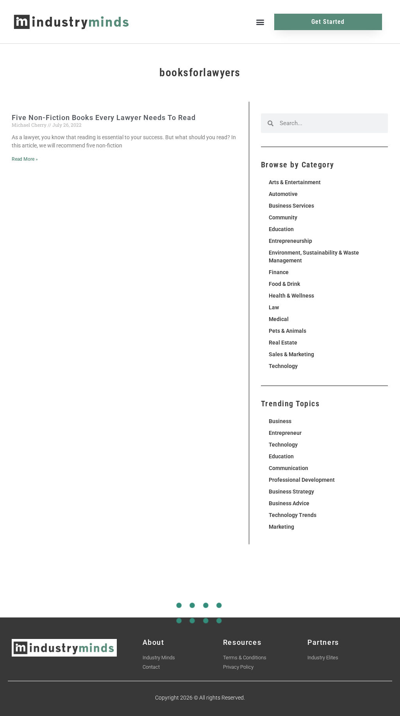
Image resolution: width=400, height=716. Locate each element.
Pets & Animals (287, 331)
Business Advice (289, 503)
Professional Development (302, 480)
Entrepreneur (285, 433)
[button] (260, 21)
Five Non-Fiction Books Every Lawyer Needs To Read (104, 117)
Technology (283, 366)
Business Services (291, 206)
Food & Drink (284, 284)
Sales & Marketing (291, 354)
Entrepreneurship (290, 241)
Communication (288, 468)
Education (281, 229)
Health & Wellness (291, 296)
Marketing (281, 527)
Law (274, 307)
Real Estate (283, 342)
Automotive (283, 194)
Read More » (25, 159)
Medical (279, 319)
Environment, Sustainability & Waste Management (314, 256)
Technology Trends (292, 515)
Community (283, 217)
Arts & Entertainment (295, 182)
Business (280, 421)
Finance (279, 272)
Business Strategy (291, 491)
